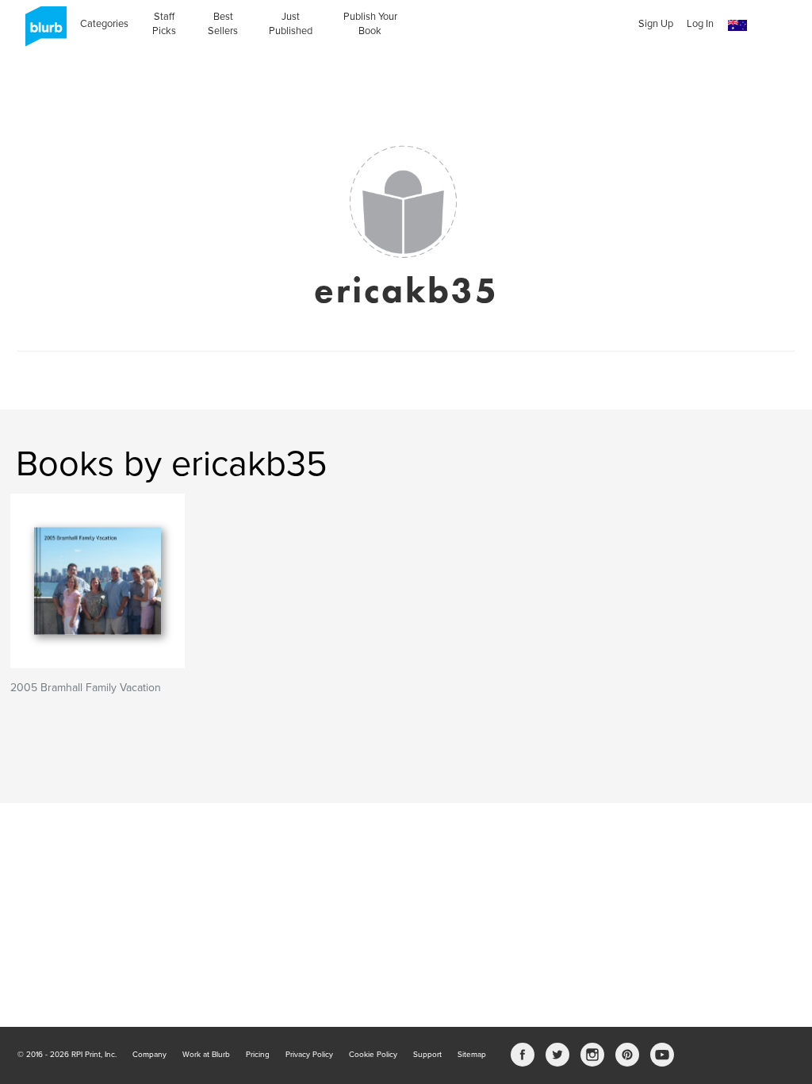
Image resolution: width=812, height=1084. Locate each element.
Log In (700, 23)
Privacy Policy (309, 1054)
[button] (737, 26)
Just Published (290, 23)
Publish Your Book (370, 23)
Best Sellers (223, 23)
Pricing (258, 1054)
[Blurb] (41, 32)
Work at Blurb (206, 1054)
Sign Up (655, 23)
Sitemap (472, 1054)
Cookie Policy (373, 1054)
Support (427, 1054)
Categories (104, 23)
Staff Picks (164, 23)
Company (149, 1054)
